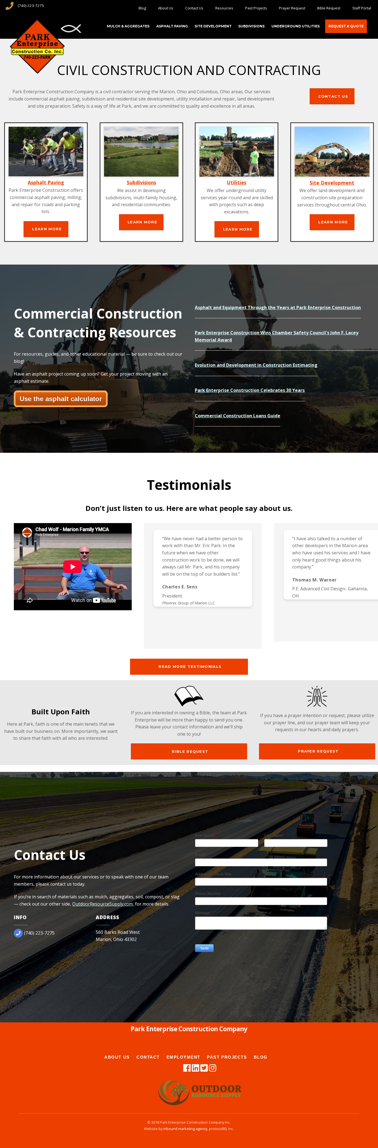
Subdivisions (251, 26)
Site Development (213, 26)
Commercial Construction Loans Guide (237, 416)
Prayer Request (292, 8)
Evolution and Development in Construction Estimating (256, 365)
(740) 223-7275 (31, 5)
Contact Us (194, 8)
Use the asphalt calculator (61, 398)
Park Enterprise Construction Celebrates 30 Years (250, 390)
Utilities (236, 182)
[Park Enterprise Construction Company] (37, 69)
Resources (224, 8)
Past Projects (256, 8)
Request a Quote (346, 26)
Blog (142, 8)
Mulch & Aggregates (128, 26)
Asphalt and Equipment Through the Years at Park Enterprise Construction (278, 307)
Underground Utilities (295, 26)
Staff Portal (361, 8)
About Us (165, 8)
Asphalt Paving (172, 26)
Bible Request (328, 8)
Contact (148, 1057)
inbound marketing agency (185, 1128)
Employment (183, 1057)
